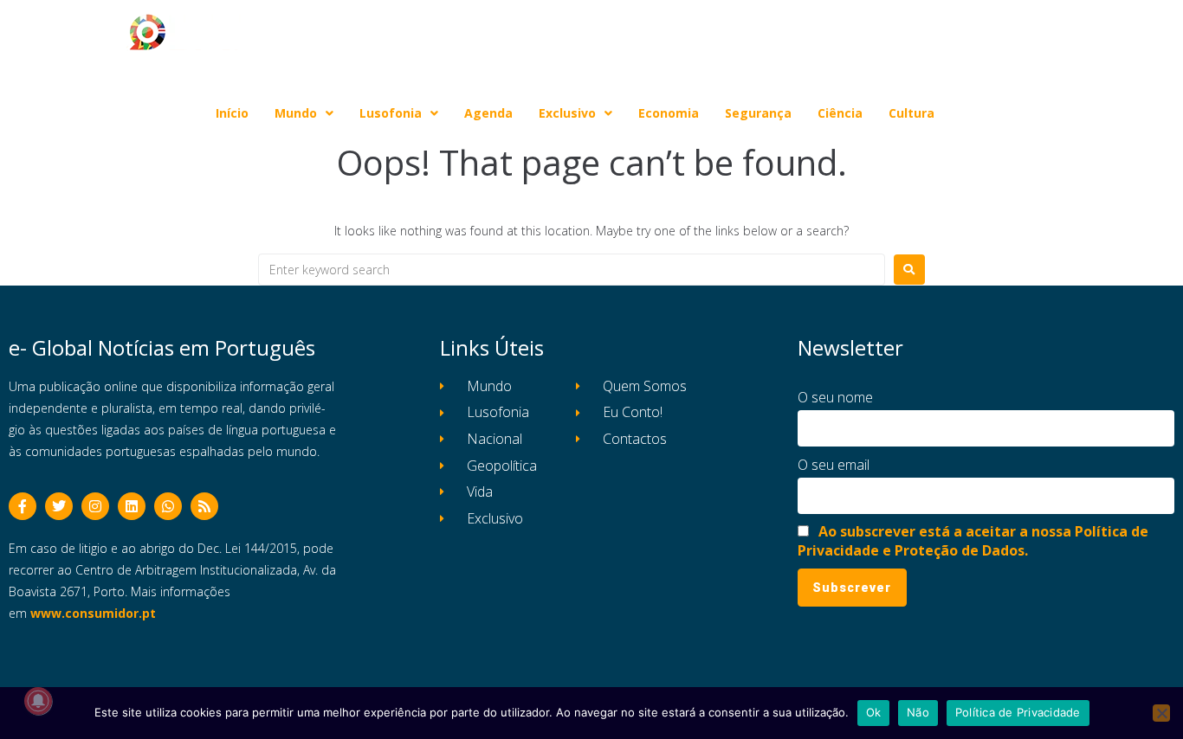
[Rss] (204, 506)
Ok (874, 712)
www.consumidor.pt (93, 613)
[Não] (1161, 713)
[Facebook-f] (22, 506)
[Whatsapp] (168, 506)
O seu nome (835, 397)
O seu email (833, 464)
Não (918, 712)
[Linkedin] (131, 506)
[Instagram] (95, 506)
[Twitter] (59, 506)
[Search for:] (571, 270)
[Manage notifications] (38, 701)
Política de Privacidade (1018, 712)
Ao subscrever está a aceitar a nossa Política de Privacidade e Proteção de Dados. (973, 541)
